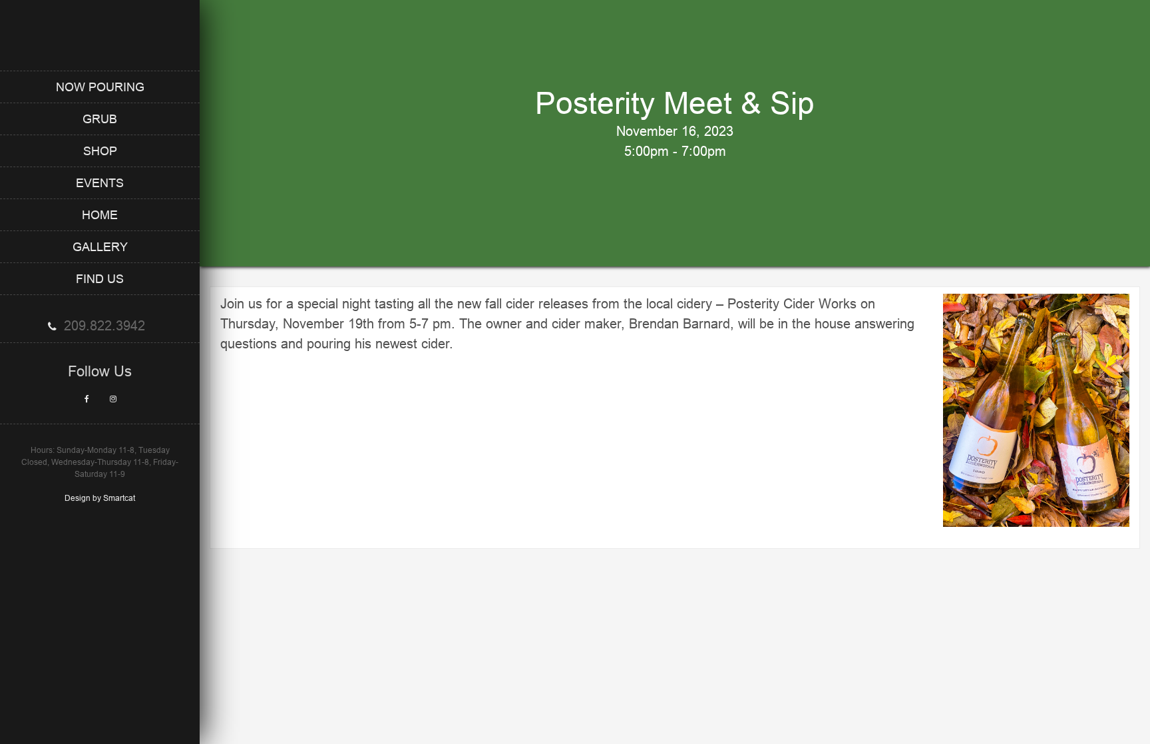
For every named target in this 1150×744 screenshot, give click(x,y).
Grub (100, 119)
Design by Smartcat (100, 498)
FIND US (100, 279)
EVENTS (100, 183)
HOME (100, 215)
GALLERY (100, 247)
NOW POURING (100, 87)
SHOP (100, 151)
